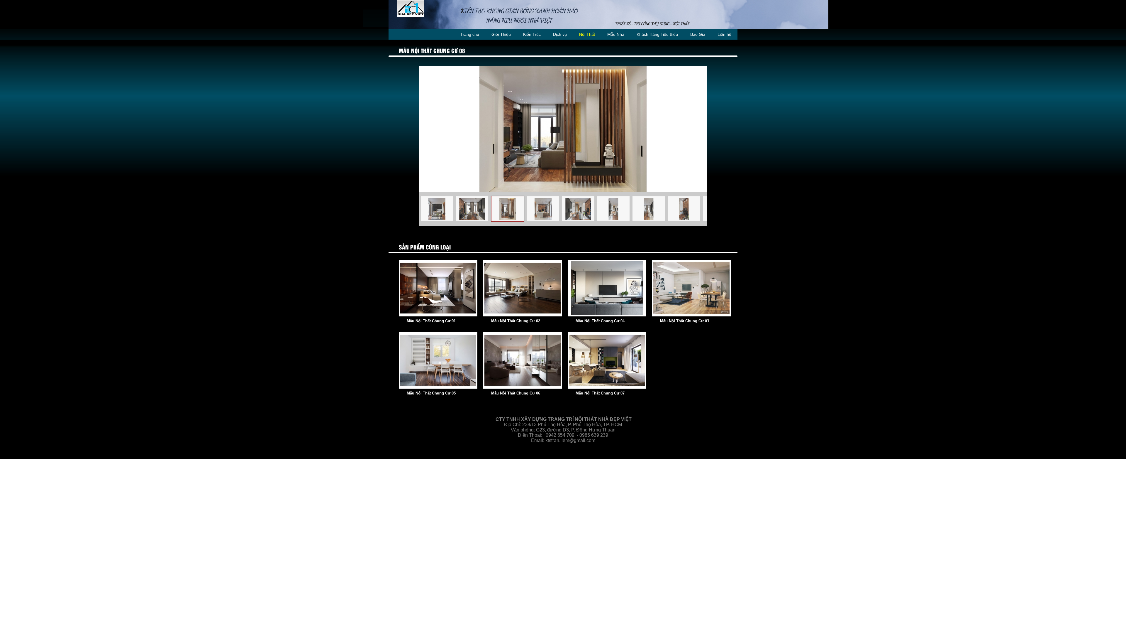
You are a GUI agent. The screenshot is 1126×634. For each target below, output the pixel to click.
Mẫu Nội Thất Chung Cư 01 (431, 321)
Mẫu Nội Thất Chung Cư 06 (515, 393)
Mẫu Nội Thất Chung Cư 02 (515, 321)
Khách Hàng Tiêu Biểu (657, 34)
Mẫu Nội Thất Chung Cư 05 (431, 393)
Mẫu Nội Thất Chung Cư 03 (684, 321)
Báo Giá (697, 34)
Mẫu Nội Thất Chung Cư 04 (600, 321)
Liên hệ (724, 34)
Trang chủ (469, 34)
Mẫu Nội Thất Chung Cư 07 (600, 393)
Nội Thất (587, 34)
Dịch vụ (560, 34)
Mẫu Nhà (615, 34)
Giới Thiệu (501, 34)
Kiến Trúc (532, 34)
